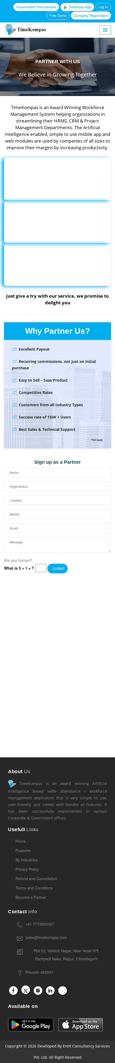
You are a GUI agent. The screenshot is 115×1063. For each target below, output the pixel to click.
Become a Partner (31, 897)
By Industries (26, 859)
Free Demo (58, 15)
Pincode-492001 (39, 972)
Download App (79, 6)
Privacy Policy (27, 869)
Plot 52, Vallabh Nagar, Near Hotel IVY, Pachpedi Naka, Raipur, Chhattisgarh (66, 954)
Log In (103, 6)
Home (21, 841)
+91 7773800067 (39, 924)
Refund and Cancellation (36, 878)
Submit (58, 568)
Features (23, 850)
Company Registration (91, 15)
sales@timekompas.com (46, 937)
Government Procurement (36, 6)
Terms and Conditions (34, 888)
